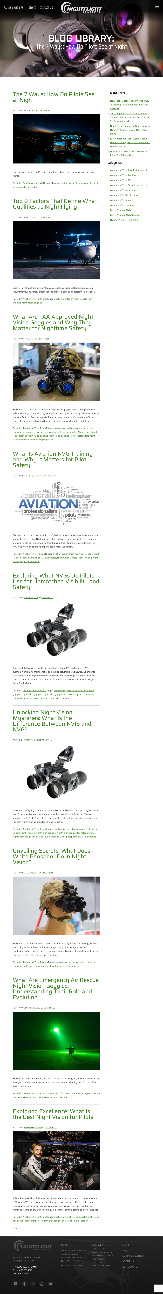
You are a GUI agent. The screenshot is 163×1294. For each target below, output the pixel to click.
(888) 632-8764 (16, 7)
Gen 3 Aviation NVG (120, 210)
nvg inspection (46, 439)
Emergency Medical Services (102, 1255)
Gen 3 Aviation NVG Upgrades (72, 1265)
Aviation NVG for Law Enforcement (128, 170)
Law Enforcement (98, 1259)
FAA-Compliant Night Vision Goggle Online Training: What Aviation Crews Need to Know (130, 142)
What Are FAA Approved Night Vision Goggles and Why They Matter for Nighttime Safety (53, 322)
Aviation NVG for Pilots (34, 299)
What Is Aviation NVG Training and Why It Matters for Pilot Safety (53, 459)
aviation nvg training (76, 554)
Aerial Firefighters (99, 1248)
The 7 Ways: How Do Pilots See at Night (54, 97)
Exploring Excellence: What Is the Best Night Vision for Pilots (53, 1114)
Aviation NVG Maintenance (124, 195)
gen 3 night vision (76, 829)
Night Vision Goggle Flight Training (74, 558)
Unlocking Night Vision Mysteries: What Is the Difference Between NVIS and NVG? (52, 721)
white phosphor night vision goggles (51, 698)
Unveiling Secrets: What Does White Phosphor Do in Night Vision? (51, 856)
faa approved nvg (30, 432)
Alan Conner (48, 475)
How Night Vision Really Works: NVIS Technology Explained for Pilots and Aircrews (129, 104)
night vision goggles (83, 183)
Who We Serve (100, 1245)
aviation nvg (66, 183)
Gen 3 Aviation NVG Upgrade (37, 183)
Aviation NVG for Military (35, 962)
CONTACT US (46, 7)
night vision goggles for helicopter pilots (69, 436)
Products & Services (73, 1250)
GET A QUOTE (129, 1267)
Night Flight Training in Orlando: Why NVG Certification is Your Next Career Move (130, 130)
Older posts (18, 1228)
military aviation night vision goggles (58, 432)
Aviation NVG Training (34, 554)
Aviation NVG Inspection (123, 190)
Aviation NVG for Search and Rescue (65, 1093)
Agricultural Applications (102, 1252)
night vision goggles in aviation (28, 837)
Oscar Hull (44, 110)
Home (64, 1245)
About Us (128, 1261)
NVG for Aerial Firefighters (124, 220)
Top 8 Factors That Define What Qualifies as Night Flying (55, 203)
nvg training (34, 561)
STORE (32, 7)
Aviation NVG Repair (121, 200)
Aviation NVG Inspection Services (73, 1257)
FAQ (124, 1250)
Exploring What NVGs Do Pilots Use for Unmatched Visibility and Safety (56, 581)
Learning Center (132, 1256)
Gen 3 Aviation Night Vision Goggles (71, 1261)
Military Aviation (98, 1262)
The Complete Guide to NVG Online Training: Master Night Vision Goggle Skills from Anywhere (129, 117)
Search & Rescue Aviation (101, 1266)
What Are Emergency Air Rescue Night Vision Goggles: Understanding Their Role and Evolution (56, 988)
